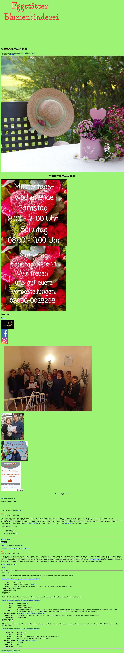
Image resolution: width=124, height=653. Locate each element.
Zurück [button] (3, 567)
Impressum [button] (26, 548)
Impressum (4, 498)
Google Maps (20, 634)
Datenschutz (11, 498)
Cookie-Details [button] (5, 548)
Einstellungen (68, 523)
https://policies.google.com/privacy (26, 640)
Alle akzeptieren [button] (5, 539)
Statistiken (9, 532)
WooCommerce (21, 605)
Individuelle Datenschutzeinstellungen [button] (12, 545)
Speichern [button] (3, 542)
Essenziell (9, 530)
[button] (21, 579)
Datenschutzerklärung (34, 523)
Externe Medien (10, 533)
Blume (32, 53)
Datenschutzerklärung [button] (16, 548)
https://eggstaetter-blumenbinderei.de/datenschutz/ (31, 613)
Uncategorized (11, 54)
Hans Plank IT (17, 510)
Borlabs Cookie (17, 582)
